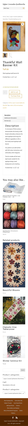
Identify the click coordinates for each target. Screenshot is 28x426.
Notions (18, 405)
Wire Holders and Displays (13, 408)
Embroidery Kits (18, 400)
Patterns (13, 413)
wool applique (19, 105)
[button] (22, 24)
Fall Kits (10, 102)
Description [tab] (7, 115)
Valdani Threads (8, 403)
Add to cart (14, 92)
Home (4, 16)
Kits (8, 16)
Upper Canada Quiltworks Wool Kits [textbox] (14, 378)
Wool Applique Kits (8, 400)
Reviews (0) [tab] (7, 121)
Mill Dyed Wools (10, 405)
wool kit (5, 107)
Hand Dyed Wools (18, 403)
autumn (12, 105)
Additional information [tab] (10, 118)
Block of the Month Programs (11, 410)
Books (21, 410)
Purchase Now (15, 96)
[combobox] (14, 378)
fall (15, 105)
